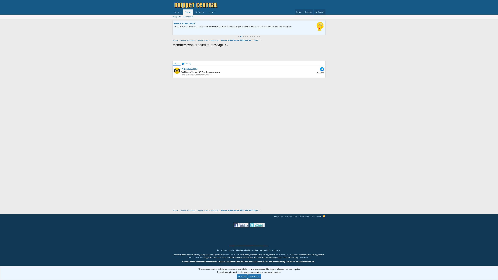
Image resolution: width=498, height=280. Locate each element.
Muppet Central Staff (231, 255)
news (226, 250)
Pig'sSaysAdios (189, 68)
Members (199, 12)
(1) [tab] (176, 63)
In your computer (213, 72)
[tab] (186, 63)
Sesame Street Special (184, 23)
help (278, 250)
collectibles (235, 250)
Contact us (278, 216)
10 (259, 36)
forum (252, 250)
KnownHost (303, 257)
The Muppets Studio (283, 255)
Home (177, 12)
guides (259, 250)
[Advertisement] (249, 54)
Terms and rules (290, 216)
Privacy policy (304, 216)
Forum (188, 12)
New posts (176, 17)
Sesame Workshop (195, 257)
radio (266, 250)
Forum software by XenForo (292, 262)
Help (211, 12)
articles (244, 250)
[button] (181, 12)
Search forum (188, 17)
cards (272, 250)
